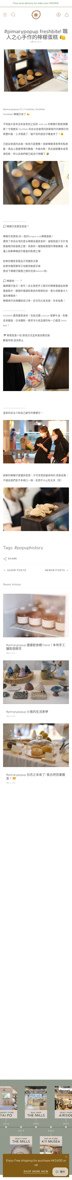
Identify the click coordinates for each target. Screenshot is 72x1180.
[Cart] (67, 15)
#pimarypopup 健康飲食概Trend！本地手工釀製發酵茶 (35, 647)
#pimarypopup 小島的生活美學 (27, 712)
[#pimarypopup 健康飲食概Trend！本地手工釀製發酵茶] (36, 615)
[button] (36, 290)
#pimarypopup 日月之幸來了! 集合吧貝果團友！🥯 (35, 777)
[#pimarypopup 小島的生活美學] (36, 682)
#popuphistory (28, 548)
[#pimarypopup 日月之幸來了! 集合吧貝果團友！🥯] (36, 745)
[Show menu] (5, 15)
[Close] (66, 1157)
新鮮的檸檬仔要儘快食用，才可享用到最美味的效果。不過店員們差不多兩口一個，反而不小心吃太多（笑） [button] (36, 478)
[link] (24, 109)
